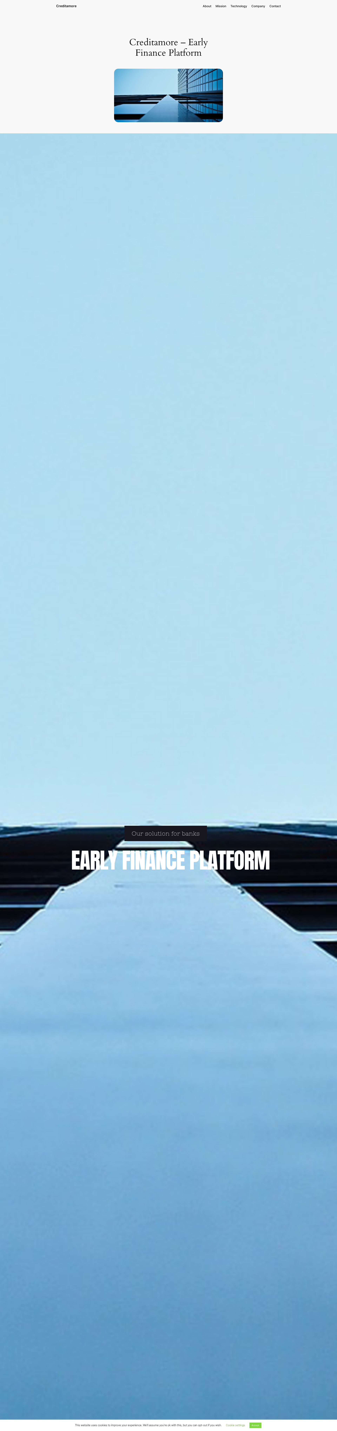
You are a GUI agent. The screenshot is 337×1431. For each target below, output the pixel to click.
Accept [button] (255, 1425)
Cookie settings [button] (235, 1425)
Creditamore (66, 6)
